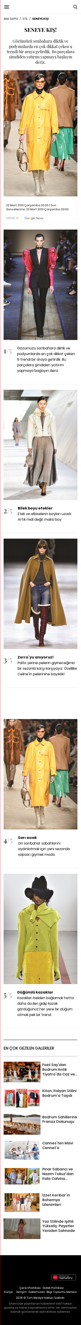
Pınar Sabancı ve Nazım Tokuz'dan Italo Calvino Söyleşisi (37, 1171)
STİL (25, 19)
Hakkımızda (37, 1292)
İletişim (21, 1292)
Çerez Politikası (30, 1288)
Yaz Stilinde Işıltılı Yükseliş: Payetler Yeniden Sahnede (40, 1224)
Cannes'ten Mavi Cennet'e (27, 1142)
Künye (8, 1292)
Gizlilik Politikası (53, 1288)
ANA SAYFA (11, 19)
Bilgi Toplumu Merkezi (62, 1292)
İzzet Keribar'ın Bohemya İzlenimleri (33, 1195)
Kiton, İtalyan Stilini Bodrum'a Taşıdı (34, 1090)
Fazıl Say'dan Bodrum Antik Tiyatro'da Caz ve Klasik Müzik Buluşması (40, 1067)
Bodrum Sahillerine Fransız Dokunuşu (35, 1116)
